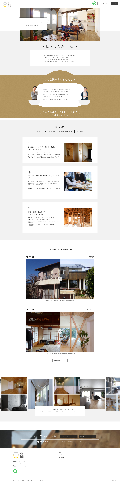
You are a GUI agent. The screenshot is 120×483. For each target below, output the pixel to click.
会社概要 (60, 455)
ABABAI (41, 480)
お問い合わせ (61, 457)
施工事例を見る (57, 360)
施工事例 (60, 453)
